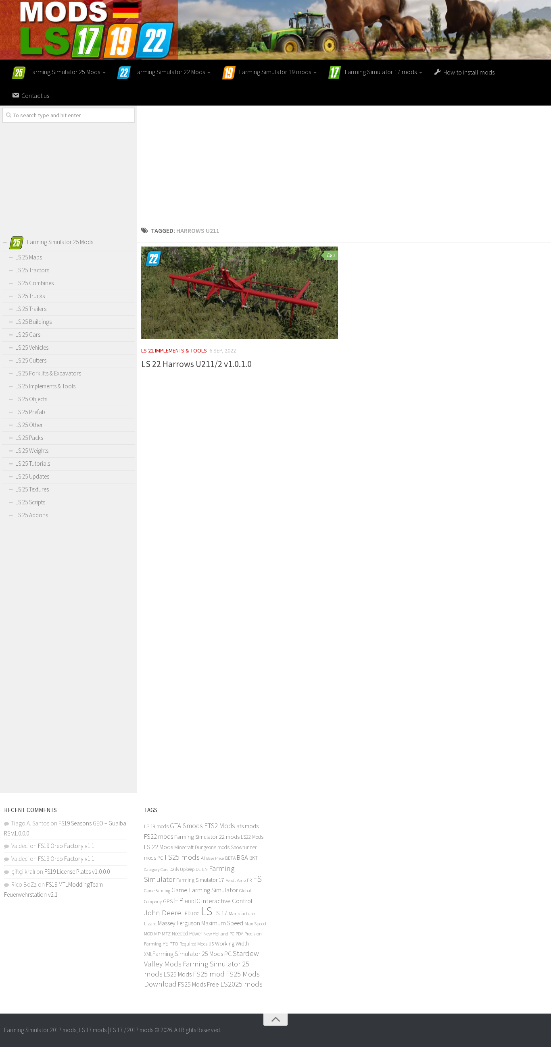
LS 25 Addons (31, 515)
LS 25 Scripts (30, 502)
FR (249, 880)
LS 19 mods (156, 826)
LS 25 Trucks (30, 296)
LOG (196, 913)
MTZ (166, 934)
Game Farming (157, 891)
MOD (148, 934)
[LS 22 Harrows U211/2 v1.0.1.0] (239, 293)
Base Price (215, 858)
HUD (189, 901)
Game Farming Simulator (204, 889)
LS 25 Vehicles (31, 347)
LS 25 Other (29, 425)
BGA (242, 857)
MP (157, 934)
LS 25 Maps (28, 257)
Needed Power (187, 933)
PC (232, 934)
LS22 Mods (252, 836)
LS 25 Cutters (30, 360)
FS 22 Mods (158, 847)
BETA (230, 858)
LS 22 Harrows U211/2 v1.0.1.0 (196, 363)
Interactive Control (227, 901)
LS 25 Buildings (33, 322)
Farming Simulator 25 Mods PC (192, 954)
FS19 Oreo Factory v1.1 (66, 846)
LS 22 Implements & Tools (174, 350)
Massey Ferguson (179, 923)
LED (186, 913)
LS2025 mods (241, 984)
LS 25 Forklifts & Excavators (48, 373)
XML (148, 954)
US (211, 944)
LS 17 (220, 913)
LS (206, 911)
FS (257, 878)
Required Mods (193, 944)
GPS (168, 901)
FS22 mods (158, 836)
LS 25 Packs (29, 438)
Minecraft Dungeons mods (202, 847)
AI (203, 858)
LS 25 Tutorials (32, 463)
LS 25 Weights (31, 450)
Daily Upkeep (181, 869)
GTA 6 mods (186, 825)
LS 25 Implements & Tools (45, 386)
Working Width (232, 943)
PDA (239, 934)
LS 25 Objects (31, 399)
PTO (173, 943)
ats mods (247, 826)
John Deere (162, 912)
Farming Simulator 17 (200, 880)
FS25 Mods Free (198, 984)
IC (197, 901)
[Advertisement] (344, 162)
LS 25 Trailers (30, 309)
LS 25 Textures (32, 489)
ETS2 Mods (219, 825)
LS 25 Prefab (30, 412)
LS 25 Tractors (32, 270)
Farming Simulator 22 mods (207, 836)
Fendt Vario (235, 880)
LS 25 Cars (27, 334)
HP (179, 900)
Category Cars (156, 869)
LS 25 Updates (32, 476)
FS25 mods (182, 857)
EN (205, 869)
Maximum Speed (222, 923)
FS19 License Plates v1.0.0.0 (77, 871)
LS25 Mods (178, 974)
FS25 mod (209, 974)
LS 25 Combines (34, 283)
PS (165, 943)
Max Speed (255, 924)
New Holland (215, 934)
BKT (253, 857)
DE (198, 869)
